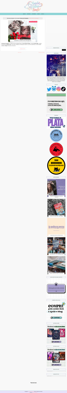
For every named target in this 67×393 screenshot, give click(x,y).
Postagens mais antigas (41, 52)
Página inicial (19, 52)
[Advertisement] (56, 25)
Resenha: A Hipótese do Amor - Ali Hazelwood (56, 273)
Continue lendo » (22, 48)
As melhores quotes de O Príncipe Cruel (56, 235)
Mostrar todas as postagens (34, 18)
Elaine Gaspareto (34, 392)
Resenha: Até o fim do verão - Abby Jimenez (56, 216)
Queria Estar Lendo (31, 391)
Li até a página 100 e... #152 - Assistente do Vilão (56, 254)
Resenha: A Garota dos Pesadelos (22, 40)
